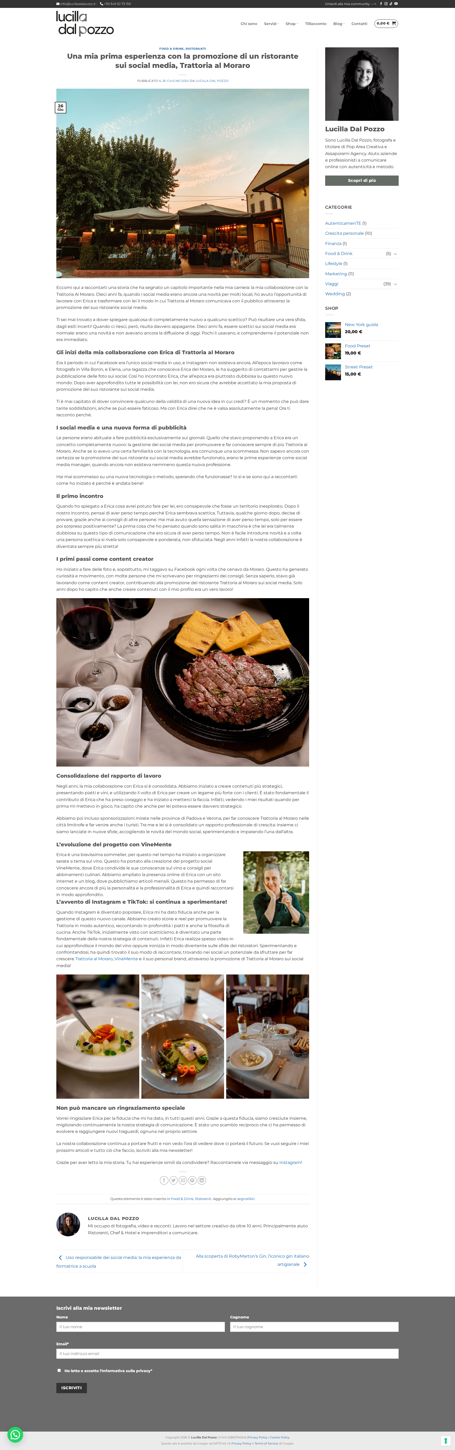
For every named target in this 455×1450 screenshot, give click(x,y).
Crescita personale (344, 233)
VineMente (126, 958)
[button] (386, 23)
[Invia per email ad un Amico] (183, 1180)
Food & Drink (171, 49)
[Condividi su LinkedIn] (201, 1180)
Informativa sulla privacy (126, 1370)
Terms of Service (266, 1443)
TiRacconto (316, 23)
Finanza (333, 243)
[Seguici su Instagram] (386, 4)
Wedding (335, 293)
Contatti (359, 23)
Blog (337, 23)
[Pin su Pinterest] (192, 1180)
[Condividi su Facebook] (164, 1180)
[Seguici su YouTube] (396, 4)
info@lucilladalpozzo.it (78, 4)
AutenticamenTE (343, 223)
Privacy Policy (258, 1437)
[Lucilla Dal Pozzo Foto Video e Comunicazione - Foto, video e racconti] (85, 24)
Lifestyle (333, 263)
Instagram (290, 1162)
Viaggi (331, 283)
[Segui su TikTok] (391, 4)
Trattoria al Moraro (94, 958)
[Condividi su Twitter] (173, 1180)
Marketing (336, 273)
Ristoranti (196, 49)
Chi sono (249, 23)
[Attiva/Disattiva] (395, 254)
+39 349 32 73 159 (117, 4)
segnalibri (246, 1199)
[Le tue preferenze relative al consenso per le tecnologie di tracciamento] (446, 1441)
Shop (291, 23)
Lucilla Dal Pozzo (212, 81)
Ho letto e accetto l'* (107, 1370)
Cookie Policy (280, 1437)
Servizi (270, 23)
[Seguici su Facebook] (381, 4)
